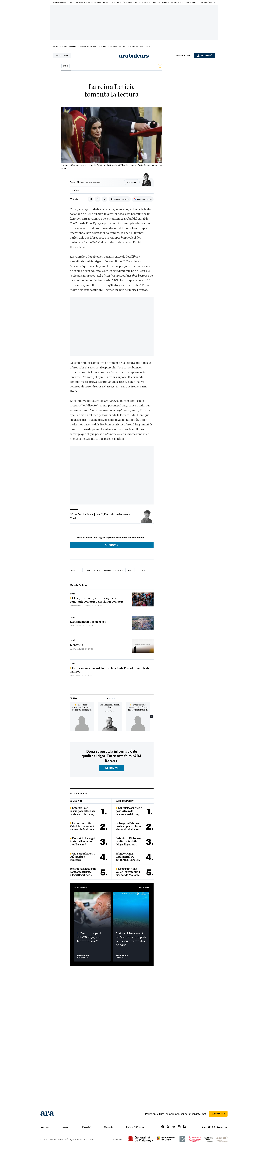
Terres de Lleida (143, 46)
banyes (130, 570)
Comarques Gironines (108, 46)
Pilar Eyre (75, 570)
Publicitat (86, 1127)
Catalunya (63, 46)
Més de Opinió (78, 585)
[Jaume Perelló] (110, 723)
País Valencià (83, 46)
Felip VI (97, 570)
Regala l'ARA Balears (135, 1127)
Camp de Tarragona (127, 46)
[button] (214, 2)
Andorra (93, 46)
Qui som (65, 1127)
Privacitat (58, 1139)
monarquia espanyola (113, 570)
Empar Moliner (77, 182)
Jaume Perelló (109, 711)
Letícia (87, 570)
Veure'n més (144, 887)
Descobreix (80, 887)
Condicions (80, 1139)
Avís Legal (69, 1139)
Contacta (108, 1127)
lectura (141, 570)
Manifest (44, 1127)
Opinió (65, 66)
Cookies (90, 1139)
